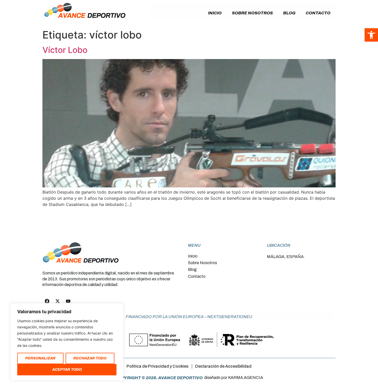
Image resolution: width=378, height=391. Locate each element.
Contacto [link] (318, 13)
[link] (371, 35)
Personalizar (40, 358)
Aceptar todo (67, 369)
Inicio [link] (215, 13)
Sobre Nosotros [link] (252, 13)
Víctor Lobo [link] (64, 50)
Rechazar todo (89, 358)
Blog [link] (289, 13)
